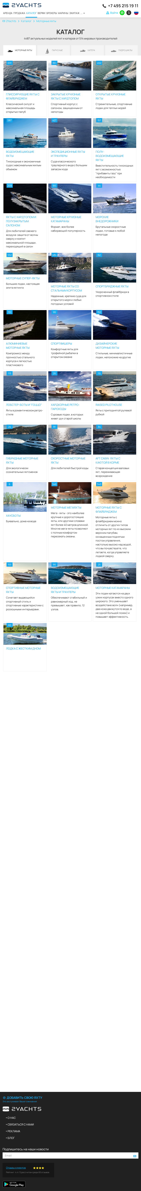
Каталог (31, 13)
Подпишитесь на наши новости (26, 1149)
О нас (12, 1118)
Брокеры (51, 13)
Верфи (41, 13)
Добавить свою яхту (24, 1097)
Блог (11, 1138)
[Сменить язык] (135, 12)
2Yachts (11, 21)
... (81, 13)
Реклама (14, 1131)
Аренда (7, 13)
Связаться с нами (21, 1124)
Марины (63, 13)
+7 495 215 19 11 (123, 5)
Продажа (19, 13)
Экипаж (74, 13)
